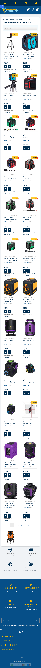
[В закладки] (5, 66)
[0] (28, 10)
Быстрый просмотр (11, 42)
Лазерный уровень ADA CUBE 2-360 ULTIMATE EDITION (10, 178)
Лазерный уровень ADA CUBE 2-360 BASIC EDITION (29, 97)
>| (29, 525)
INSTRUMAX (26, 71)
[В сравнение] (9, 66)
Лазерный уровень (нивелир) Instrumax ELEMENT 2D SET (9, 97)
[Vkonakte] (19, 631)
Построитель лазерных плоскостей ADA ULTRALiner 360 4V (29, 423)
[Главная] (3, 19)
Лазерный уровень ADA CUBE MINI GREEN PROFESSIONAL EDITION (29, 260)
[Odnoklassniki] (22, 631)
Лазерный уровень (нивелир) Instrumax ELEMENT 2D (28, 56)
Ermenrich (6, 316)
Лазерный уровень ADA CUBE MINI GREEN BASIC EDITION (10, 260)
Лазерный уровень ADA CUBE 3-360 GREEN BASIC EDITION (11, 219)
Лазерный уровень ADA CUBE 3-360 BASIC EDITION (29, 178)
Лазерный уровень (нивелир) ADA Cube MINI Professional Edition (11, 56)
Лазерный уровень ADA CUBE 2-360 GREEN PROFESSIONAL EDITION (10, 138)
